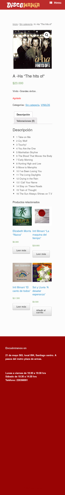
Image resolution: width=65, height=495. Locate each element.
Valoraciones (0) (25, 121)
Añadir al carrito (41, 311)
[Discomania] (23, 5)
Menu (57, 2)
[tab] (23, 114)
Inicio (15, 24)
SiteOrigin (30, 487)
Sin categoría (26, 24)
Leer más (21, 250)
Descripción (23, 114)
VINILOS (45, 105)
